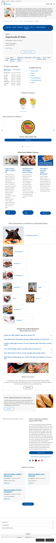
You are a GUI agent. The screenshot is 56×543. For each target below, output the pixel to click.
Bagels (32, 73)
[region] (28, 539)
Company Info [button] (5, 525)
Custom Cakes (34, 71)
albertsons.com (45, 452)
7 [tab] (30, 146)
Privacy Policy (28, 537)
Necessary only (50, 540)
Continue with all (40, 540)
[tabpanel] (28, 131)
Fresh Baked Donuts (36, 80)
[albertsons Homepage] (7, 4)
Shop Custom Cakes (28, 52)
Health (7, 1)
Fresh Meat (17, 263)
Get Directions (9, 48)
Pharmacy (12, 1)
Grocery (3, 1)
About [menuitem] (48, 57)
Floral (15, 298)
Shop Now (46, 213)
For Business (18, 1)
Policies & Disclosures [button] (7, 528)
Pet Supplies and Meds (31, 235)
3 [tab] (25, 146)
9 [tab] (33, 146)
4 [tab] (26, 146)
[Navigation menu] (2, 4)
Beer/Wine (17, 287)
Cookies (33, 75)
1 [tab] (22, 146)
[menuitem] (8, 28)
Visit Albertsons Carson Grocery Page (42, 456)
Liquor (40, 287)
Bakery (38, 298)
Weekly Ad (6, 483)
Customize (19, 537)
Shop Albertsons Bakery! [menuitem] (13, 59)
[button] (49, 4)
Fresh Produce (19, 275)
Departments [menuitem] (28, 57)
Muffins (33, 82)
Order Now (33, 140)
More (49, 28)
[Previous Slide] (2, 130)
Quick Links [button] (5, 522)
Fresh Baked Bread (36, 78)
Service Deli (18, 309)
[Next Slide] (54, 130)
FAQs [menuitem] (34, 57)
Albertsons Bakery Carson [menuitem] (20, 59)
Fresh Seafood (19, 251)
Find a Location (29, 504)
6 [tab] (29, 146)
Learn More (29, 212)
